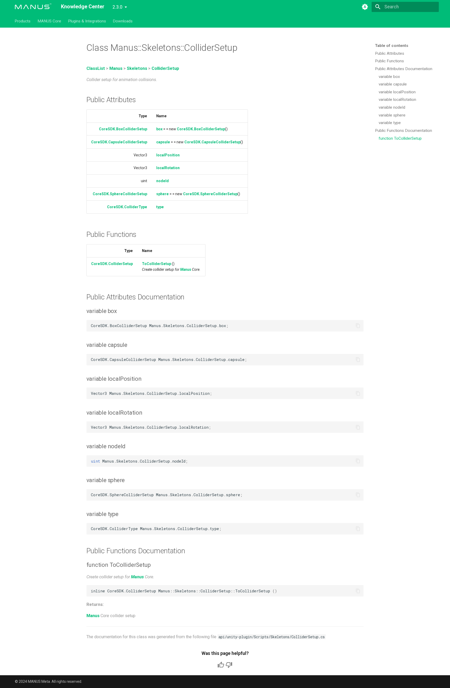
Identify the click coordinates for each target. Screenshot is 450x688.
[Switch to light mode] (365, 7)
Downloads (123, 21)
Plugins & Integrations (87, 21)
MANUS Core (49, 21)
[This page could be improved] (229, 664)
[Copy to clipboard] (357, 325)
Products (23, 21)
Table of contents (391, 45)
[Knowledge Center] (33, 7)
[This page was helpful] (220, 664)
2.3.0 (117, 7)
